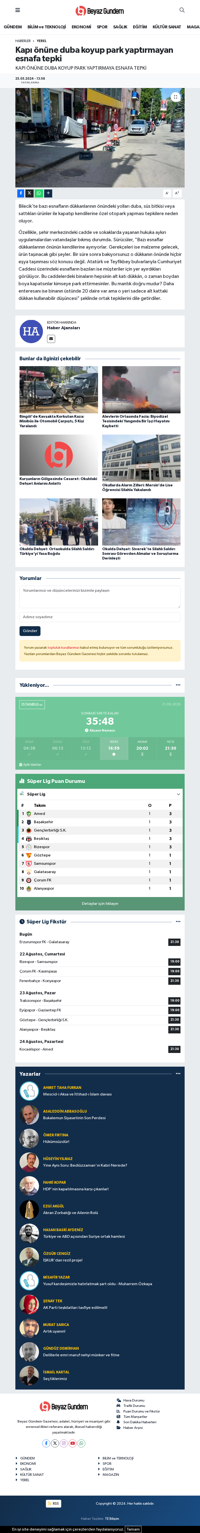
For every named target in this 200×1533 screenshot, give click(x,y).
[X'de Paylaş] (29, 193)
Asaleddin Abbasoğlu (65, 1111)
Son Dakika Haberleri (139, 1422)
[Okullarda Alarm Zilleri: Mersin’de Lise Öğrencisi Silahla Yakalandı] (141, 458)
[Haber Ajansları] (31, 331)
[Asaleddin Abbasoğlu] (29, 1115)
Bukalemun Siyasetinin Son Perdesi (74, 1118)
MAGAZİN (111, 1475)
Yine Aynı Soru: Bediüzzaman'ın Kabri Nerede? (85, 1165)
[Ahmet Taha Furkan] (29, 1091)
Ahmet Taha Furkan (62, 1088)
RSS (55, 1503)
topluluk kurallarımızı (64, 647)
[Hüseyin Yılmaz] (29, 1162)
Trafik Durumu (134, 1406)
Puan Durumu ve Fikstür (141, 1411)
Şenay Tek (52, 1301)
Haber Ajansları (63, 328)
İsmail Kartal (56, 1372)
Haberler (23, 41)
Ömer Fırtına (55, 1135)
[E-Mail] (51, 339)
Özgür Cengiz (56, 1254)
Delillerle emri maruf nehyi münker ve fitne (81, 1355)
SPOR (102, 27)
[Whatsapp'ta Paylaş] (39, 193)
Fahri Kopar (54, 1182)
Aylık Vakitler (32, 764)
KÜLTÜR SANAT (167, 27)
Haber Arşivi (133, 1428)
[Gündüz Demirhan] (29, 1352)
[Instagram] (64, 1443)
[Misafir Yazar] (29, 1281)
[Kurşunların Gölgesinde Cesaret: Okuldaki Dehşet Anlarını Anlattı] (59, 455)
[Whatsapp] (81, 1443)
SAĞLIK (120, 27)
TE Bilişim (112, 1519)
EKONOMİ (81, 27)
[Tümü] (178, 685)
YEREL (42, 41)
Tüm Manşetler (135, 1417)
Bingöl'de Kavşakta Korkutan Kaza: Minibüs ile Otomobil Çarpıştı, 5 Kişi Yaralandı (52, 421)
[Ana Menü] (17, 10)
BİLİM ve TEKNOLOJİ (47, 27)
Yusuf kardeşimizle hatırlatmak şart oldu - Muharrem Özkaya (97, 1284)
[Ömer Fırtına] (29, 1138)
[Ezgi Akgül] (29, 1209)
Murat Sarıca (56, 1325)
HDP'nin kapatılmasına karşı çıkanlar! (76, 1189)
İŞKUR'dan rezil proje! (62, 1260)
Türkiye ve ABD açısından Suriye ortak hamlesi (84, 1237)
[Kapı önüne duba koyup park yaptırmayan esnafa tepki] (100, 137)
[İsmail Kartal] (29, 1375)
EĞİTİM (140, 27)
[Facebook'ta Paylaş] (20, 193)
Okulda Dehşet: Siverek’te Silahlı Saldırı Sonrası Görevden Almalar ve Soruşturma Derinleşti (140, 553)
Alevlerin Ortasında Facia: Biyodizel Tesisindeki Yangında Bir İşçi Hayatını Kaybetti (136, 421)
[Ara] (182, 10)
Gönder (30, 631)
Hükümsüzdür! (56, 1142)
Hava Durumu (133, 1400)
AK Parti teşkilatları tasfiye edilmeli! (75, 1308)
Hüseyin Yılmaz (58, 1159)
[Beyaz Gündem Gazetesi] (99, 10)
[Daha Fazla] (48, 193)
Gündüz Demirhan (61, 1348)
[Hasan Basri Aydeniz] (29, 1233)
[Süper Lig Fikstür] (178, 922)
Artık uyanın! (54, 1331)
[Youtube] (73, 1443)
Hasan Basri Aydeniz (63, 1230)
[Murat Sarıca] (29, 1328)
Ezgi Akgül (53, 1206)
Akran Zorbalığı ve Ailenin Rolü (70, 1213)
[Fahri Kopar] (29, 1186)
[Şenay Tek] (29, 1304)
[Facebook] (46, 1443)
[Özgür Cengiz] (29, 1257)
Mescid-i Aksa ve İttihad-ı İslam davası (77, 1094)
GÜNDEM (13, 27)
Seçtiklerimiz (55, 1379)
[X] (55, 1443)
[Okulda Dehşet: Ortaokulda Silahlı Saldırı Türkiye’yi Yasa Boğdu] (59, 522)
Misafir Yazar (56, 1277)
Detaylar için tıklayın (100, 904)
